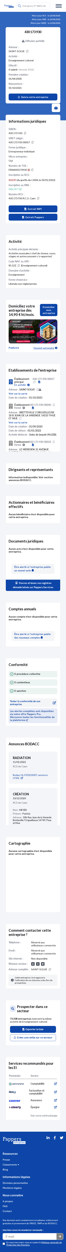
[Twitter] (61, 1142)
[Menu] (59, 6)
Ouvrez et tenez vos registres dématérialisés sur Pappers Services (33, 585)
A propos (8, 1201)
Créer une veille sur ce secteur (34, 1037)
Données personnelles (15, 1183)
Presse (6, 1159)
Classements (10, 1164)
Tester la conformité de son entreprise (25, 703)
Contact (7, 1211)
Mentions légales (12, 1187)
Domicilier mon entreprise (49, 310)
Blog (5, 1169)
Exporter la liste (33, 1029)
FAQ (5, 1206)
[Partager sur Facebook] (55, 1142)
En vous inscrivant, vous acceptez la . (34, 1243)
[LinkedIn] (48, 1142)
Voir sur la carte (18, 393)
